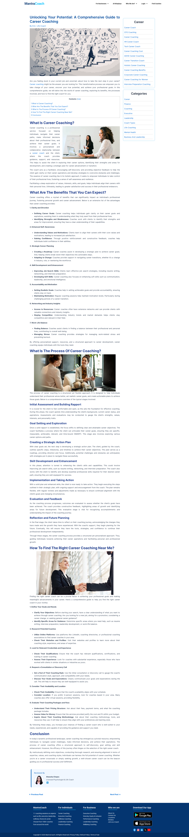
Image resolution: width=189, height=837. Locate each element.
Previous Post (36, 794)
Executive (128, 113)
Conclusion (36, 115)
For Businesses (101, 4)
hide (78, 99)
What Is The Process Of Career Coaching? (48, 109)
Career (127, 99)
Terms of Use (95, 835)
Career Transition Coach (134, 60)
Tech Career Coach (132, 46)
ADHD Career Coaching (134, 56)
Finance (127, 104)
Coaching (128, 109)
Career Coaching (131, 37)
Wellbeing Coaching (89, 824)
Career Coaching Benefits (134, 70)
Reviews (111, 820)
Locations (111, 817)
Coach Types (129, 123)
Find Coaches (156, 4)
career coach (38, 153)
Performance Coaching (91, 819)
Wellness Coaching (64, 819)
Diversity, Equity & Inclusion (92, 816)
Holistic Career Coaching (134, 65)
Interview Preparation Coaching (137, 84)
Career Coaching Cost (133, 51)
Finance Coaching (64, 824)
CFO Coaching (130, 32)
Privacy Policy (74, 835)
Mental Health (130, 132)
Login (143, 4)
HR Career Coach (131, 42)
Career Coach (130, 27)
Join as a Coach (113, 822)
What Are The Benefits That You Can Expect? (49, 106)
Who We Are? (130, 4)
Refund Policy (85, 835)
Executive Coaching (64, 816)
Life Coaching (130, 127)
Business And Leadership (134, 137)
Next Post (115, 794)
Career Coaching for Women (136, 79)
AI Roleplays (117, 4)
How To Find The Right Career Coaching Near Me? (51, 112)
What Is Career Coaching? (42, 103)
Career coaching (36, 84)
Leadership (128, 118)
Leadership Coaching (65, 822)
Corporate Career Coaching (135, 75)
